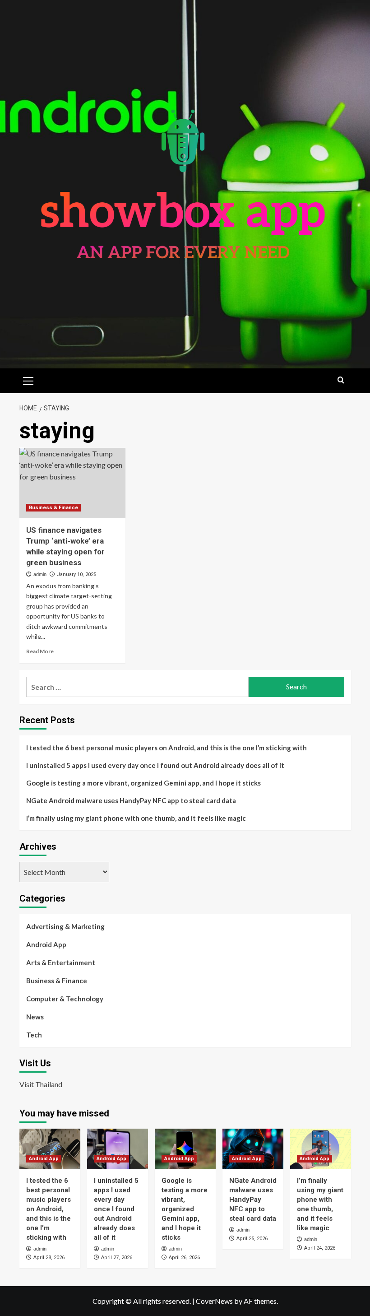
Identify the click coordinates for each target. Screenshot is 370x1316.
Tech (34, 1035)
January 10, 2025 (76, 574)
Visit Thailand (40, 1084)
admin (39, 574)
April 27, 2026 (116, 1257)
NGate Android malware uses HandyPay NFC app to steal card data (131, 800)
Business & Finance (53, 508)
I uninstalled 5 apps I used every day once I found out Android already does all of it (155, 765)
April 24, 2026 (319, 1248)
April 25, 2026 (252, 1239)
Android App (46, 944)
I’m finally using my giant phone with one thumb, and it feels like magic (136, 818)
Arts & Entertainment (60, 962)
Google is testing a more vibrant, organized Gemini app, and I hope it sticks (143, 783)
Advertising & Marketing (65, 926)
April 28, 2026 (49, 1257)
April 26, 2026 (184, 1257)
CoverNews (214, 1301)
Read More (40, 651)
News (35, 1017)
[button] (28, 379)
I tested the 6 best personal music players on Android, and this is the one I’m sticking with (166, 748)
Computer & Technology (64, 999)
